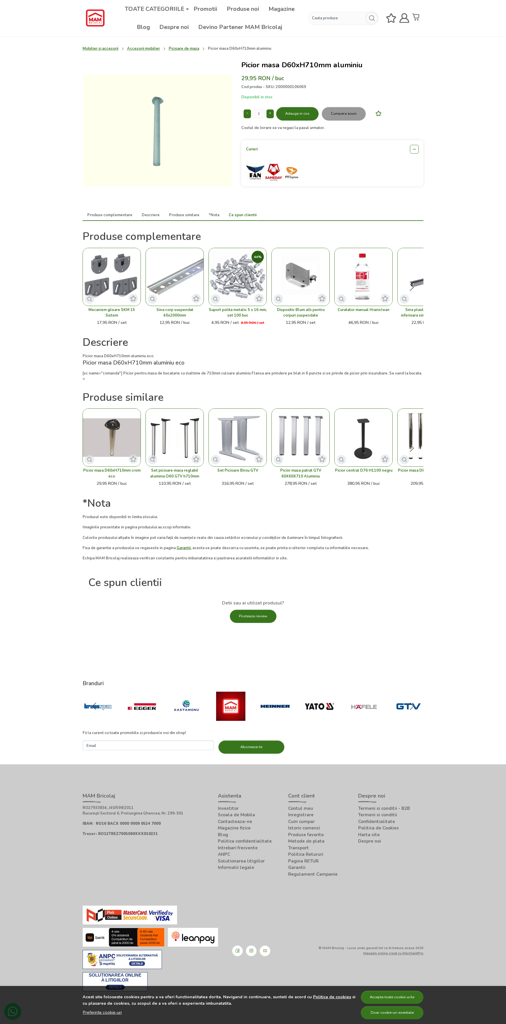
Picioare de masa (184, 48)
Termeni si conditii (377, 815)
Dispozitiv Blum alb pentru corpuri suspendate (300, 312)
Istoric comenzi (304, 828)
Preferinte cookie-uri (102, 1012)
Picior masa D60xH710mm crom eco (112, 473)
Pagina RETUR (303, 861)
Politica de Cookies (378, 828)
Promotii (205, 9)
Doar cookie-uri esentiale (392, 1012)
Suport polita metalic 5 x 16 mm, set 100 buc (238, 312)
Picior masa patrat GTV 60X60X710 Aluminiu (300, 473)
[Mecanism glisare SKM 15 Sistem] (112, 277)
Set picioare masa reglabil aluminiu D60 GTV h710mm (174, 473)
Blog (143, 27)
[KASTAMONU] (186, 718)
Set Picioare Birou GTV (237, 470)
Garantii (296, 867)
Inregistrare (301, 815)
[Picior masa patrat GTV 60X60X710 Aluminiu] (300, 437)
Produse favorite (306, 835)
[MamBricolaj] (231, 718)
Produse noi (243, 9)
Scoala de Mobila (236, 815)
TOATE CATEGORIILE (154, 9)
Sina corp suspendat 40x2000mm (174, 312)
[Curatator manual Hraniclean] (363, 277)
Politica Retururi (305, 854)
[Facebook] (237, 951)
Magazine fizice (234, 828)
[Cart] (417, 18)
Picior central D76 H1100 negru (363, 470)
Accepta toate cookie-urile (392, 997)
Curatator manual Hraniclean (363, 309)
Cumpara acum (344, 113)
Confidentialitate (376, 821)
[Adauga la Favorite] (377, 113)
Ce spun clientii (243, 215)
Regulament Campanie (313, 874)
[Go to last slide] (94, 706)
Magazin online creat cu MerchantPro (393, 953)
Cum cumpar (301, 821)
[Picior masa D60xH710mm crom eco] (112, 437)
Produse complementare (109, 215)
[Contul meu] (404, 18)
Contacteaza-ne (235, 821)
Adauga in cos (297, 113)
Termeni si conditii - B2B (384, 808)
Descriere (151, 215)
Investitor (228, 808)
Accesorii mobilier (143, 48)
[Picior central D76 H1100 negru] (363, 437)
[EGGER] (142, 718)
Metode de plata (306, 841)
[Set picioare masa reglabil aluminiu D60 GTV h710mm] (175, 437)
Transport (298, 848)
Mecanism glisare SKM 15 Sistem (111, 312)
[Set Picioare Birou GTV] (237, 437)
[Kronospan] (98, 718)
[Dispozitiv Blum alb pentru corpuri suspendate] (300, 277)
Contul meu (300, 808)
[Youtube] (265, 951)
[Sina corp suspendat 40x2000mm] (175, 277)
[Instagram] (251, 951)
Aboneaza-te (251, 747)
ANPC (224, 854)
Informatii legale (236, 867)
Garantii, (184, 548)
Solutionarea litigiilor (241, 861)
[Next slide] (412, 287)
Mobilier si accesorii (100, 48)
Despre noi (174, 27)
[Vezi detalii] (89, 299)
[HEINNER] (275, 718)
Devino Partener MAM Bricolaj (240, 27)
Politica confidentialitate (245, 841)
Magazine (282, 9)
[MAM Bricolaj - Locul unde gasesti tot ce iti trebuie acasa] (95, 18)
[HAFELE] (364, 718)
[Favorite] (391, 18)
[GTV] (408, 718)
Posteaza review (253, 616)
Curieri (252, 149)
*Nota (214, 215)
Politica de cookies (332, 997)
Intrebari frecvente (238, 848)
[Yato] (320, 718)
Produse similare (184, 215)
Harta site (369, 835)
